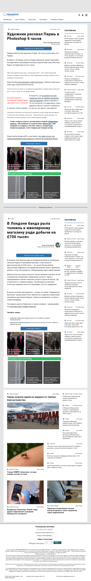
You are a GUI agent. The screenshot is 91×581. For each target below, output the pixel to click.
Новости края (69, 394)
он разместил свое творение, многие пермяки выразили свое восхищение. (44, 98)
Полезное (69, 49)
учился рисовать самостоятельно (29, 82)
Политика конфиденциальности (65, 576)
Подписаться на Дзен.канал (34, 48)
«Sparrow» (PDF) (77, 571)
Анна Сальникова (48, 245)
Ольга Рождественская (51, 42)
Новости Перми (14, 29)
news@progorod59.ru (61, 552)
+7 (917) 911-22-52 (44, 530)
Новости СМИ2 (12, 171)
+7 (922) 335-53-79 (51, 554)
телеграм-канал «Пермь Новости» (22, 306)
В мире (12, 218)
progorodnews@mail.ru (44, 532)
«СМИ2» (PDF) (69, 571)
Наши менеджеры (44, 535)
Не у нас (69, 36)
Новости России (71, 89)
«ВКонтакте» (47, 124)
